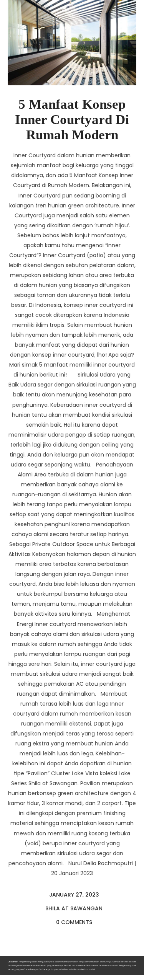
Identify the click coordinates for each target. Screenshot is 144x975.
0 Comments (74, 922)
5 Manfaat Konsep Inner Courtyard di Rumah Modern (72, 119)
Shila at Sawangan (74, 908)
